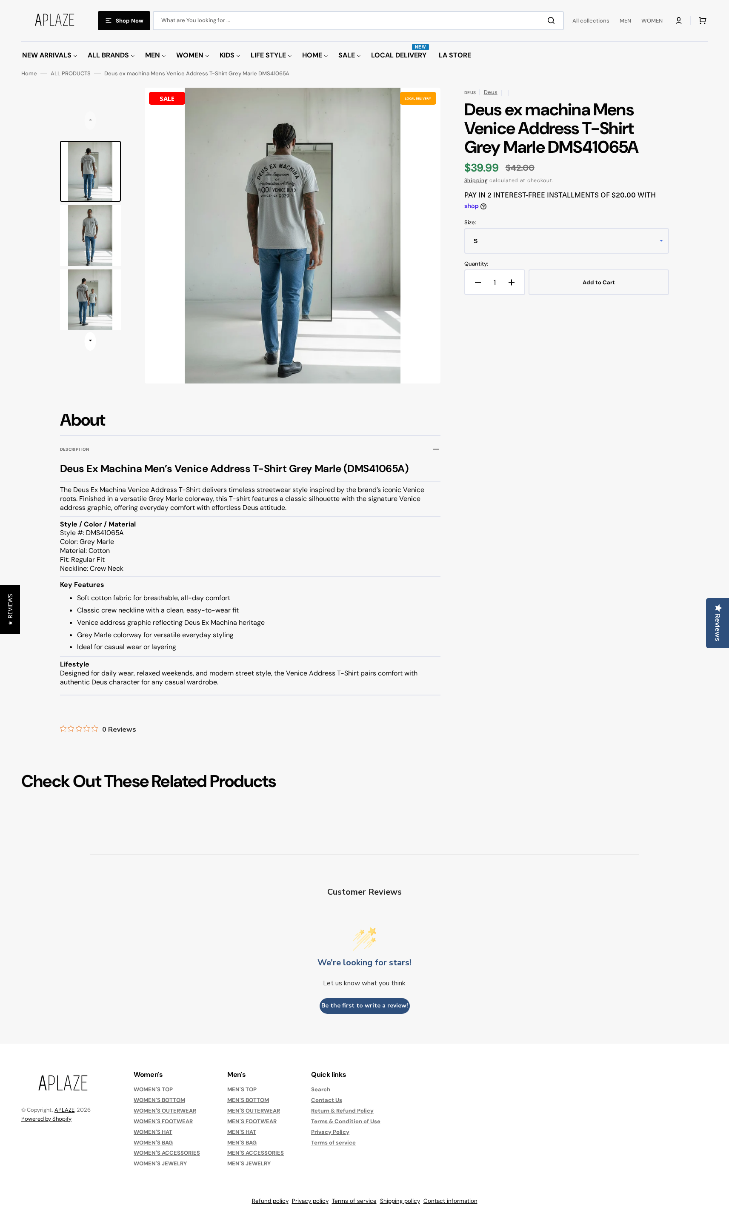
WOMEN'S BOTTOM (159, 1100)
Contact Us (326, 1100)
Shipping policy (400, 1201)
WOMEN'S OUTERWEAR (165, 1110)
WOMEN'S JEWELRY (160, 1163)
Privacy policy (310, 1201)
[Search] (553, 20)
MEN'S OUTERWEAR (253, 1110)
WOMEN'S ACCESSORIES (167, 1152)
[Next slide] (90, 341)
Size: (470, 222)
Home (29, 73)
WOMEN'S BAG (153, 1142)
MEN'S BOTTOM (248, 1100)
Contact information (450, 1201)
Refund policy (270, 1201)
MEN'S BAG (242, 1142)
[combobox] (358, 20)
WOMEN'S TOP (153, 1089)
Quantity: (476, 263)
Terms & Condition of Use (345, 1121)
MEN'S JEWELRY (249, 1163)
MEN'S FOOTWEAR (252, 1121)
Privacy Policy (330, 1132)
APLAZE (64, 1109)
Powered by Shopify (46, 1118)
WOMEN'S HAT (153, 1132)
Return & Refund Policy (342, 1110)
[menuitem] (50, 55)
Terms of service (333, 1142)
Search (320, 1089)
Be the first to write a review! (364, 1006)
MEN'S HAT (241, 1132)
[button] (678, 20)
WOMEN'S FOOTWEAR (163, 1121)
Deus (490, 92)
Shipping (476, 180)
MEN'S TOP (242, 1089)
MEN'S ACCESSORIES (255, 1152)
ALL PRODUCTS (71, 73)
